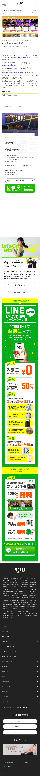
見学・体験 (5, 632)
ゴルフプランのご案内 (8, 661)
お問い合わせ (5, 681)
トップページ (5, 627)
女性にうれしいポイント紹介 (10, 656)
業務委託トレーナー (20, 727)
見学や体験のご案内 (20, 292)
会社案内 (4, 691)
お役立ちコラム (6, 686)
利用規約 (25, 762)
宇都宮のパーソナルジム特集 (20, 57)
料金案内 (4, 642)
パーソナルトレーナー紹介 (9, 652)
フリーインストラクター (20, 732)
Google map (25, 165)
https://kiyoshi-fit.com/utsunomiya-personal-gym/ (17, 72)
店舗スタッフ (20, 721)
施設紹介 (4, 666)
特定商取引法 (7, 766)
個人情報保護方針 (8, 762)
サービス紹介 (5, 671)
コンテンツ (5, 696)
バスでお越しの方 (10, 165)
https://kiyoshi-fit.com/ (9, 65)
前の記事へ (7, 106)
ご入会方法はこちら (20, 285)
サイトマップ (5, 701)
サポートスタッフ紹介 (8, 647)
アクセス (4, 676)
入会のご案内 (5, 637)
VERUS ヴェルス (20, 3)
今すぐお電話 (20, 181)
